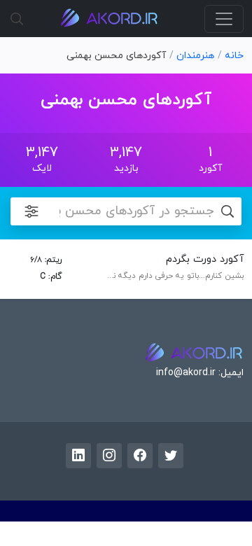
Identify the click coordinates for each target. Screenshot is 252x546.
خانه (234, 55)
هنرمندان (195, 55)
